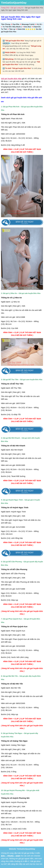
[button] (41, 2)
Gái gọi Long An (17, 8)
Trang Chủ (5, 8)
